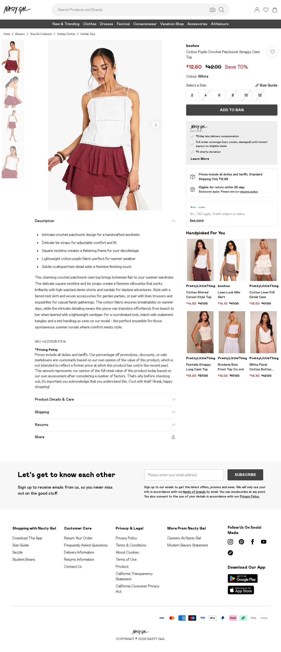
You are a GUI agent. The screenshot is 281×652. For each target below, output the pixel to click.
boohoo (192, 46)
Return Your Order (78, 538)
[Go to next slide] (155, 124)
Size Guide (20, 545)
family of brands (194, 492)
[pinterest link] (241, 541)
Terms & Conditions (131, 545)
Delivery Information (79, 552)
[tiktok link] (230, 553)
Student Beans (23, 559)
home (7, 33)
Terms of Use (126, 559)
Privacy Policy (126, 538)
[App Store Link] (243, 584)
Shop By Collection (41, 33)
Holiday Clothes (66, 33)
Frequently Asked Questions (86, 545)
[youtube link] (263, 541)
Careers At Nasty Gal (184, 538)
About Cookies (127, 552)
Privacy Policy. (250, 496)
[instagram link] (230, 541)
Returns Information (79, 559)
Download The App (27, 538)
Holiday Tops (87, 33)
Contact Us (73, 566)
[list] (105, 125)
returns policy (249, 191)
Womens (20, 33)
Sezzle (17, 552)
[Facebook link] (252, 541)
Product (122, 566)
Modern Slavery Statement (187, 545)
